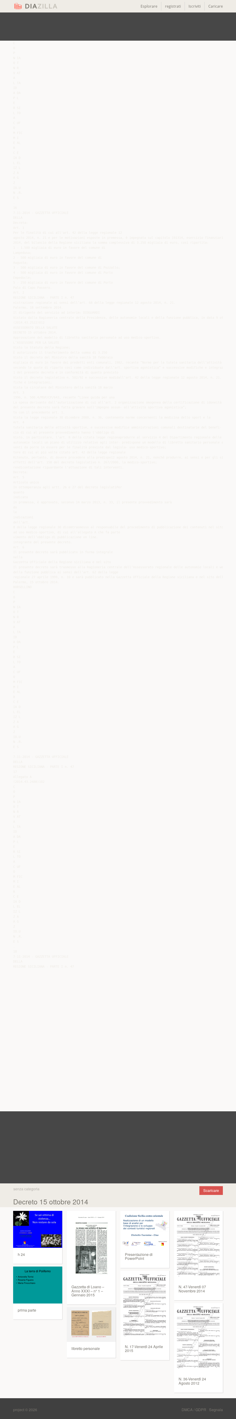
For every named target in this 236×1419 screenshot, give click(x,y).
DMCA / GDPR (194, 1409)
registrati (173, 6)
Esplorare (149, 6)
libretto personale (85, 1348)
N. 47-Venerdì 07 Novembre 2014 (192, 1289)
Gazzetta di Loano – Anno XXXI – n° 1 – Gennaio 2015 (87, 1290)
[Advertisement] (118, 26)
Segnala (216, 1409)
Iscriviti (195, 6)
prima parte (27, 1310)
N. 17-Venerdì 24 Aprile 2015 (144, 1348)
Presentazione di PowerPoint (139, 1256)
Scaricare (211, 1190)
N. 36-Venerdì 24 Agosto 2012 (192, 1381)
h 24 (21, 1254)
